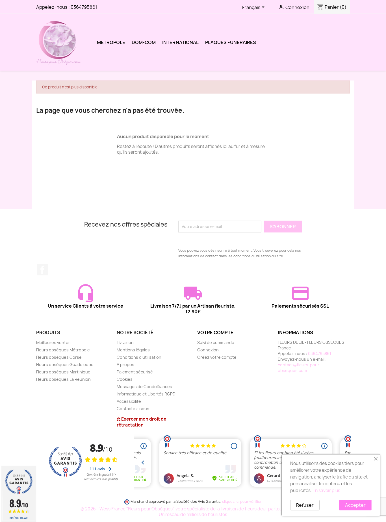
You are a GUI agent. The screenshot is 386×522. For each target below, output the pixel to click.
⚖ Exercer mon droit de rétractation (141, 422)
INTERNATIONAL (180, 42)
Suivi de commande (215, 342)
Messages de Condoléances (144, 386)
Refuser (305, 505)
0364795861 (84, 7)
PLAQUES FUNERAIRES (230, 42)
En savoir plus (326, 490)
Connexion (208, 350)
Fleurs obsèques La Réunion (63, 379)
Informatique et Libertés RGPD (146, 394)
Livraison (125, 342)
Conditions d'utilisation (139, 357)
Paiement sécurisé (135, 372)
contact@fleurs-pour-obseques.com (299, 367)
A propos (125, 364)
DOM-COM (144, 42)
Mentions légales (133, 350)
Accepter (355, 505)
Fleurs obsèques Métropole (63, 350)
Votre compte (215, 332)
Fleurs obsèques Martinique (63, 372)
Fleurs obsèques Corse (59, 357)
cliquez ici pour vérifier (241, 501)
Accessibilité (129, 401)
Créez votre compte (217, 357)
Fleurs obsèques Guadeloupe (65, 364)
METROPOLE (111, 42)
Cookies (125, 379)
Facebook (42, 269)
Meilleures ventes (53, 342)
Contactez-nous (133, 408)
